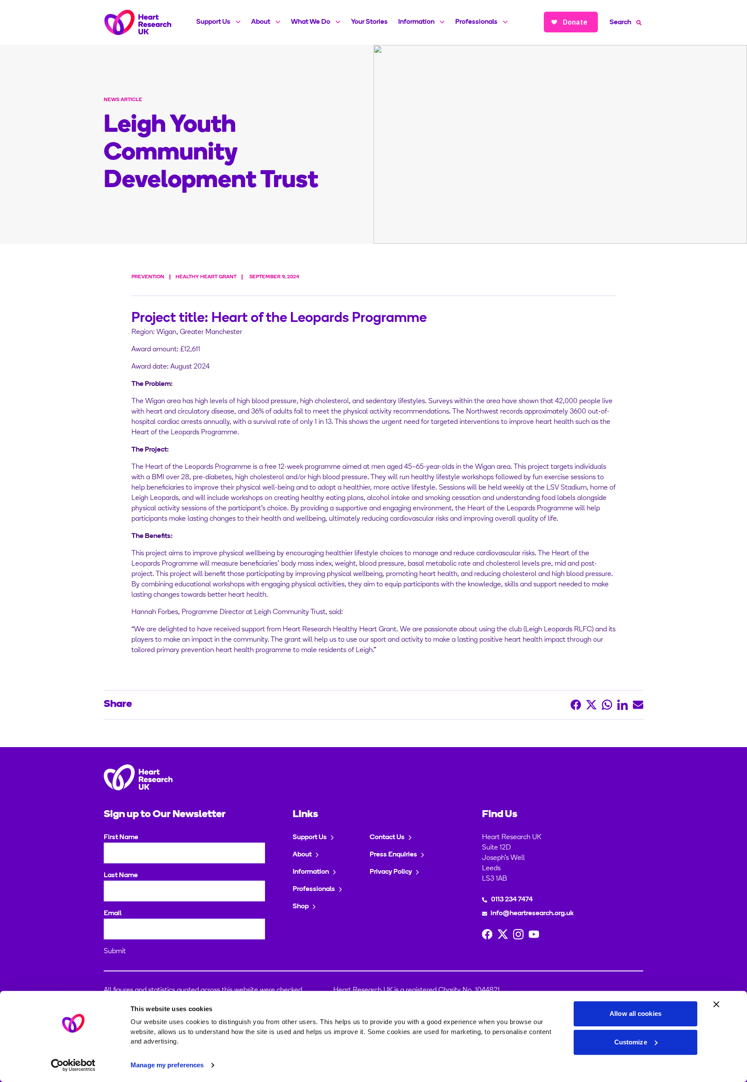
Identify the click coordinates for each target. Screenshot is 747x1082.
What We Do (310, 22)
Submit (115, 951)
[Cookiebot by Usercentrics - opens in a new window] (73, 1065)
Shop (301, 906)
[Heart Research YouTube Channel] (534, 934)
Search (620, 22)
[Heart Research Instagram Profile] (518, 934)
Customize (630, 1042)
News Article (123, 99)
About (260, 22)
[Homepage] (138, 22)
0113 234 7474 (512, 899)
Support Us (213, 22)
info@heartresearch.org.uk (532, 913)
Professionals (476, 22)
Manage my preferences (167, 1065)
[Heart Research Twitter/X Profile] (503, 934)
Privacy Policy (391, 872)
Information (416, 22)
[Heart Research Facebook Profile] (487, 934)
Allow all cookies (635, 1013)
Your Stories (369, 22)
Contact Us (387, 837)
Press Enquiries (393, 854)
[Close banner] (716, 1004)
